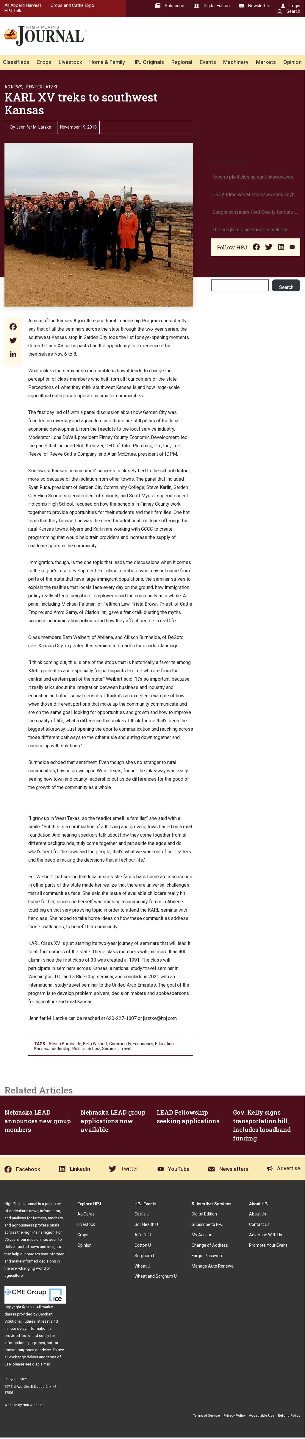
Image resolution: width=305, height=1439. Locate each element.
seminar (110, 1048)
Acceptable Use (261, 1416)
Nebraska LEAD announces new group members (37, 1120)
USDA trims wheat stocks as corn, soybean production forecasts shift (255, 194)
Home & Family (107, 62)
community (120, 1043)
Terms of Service (206, 1416)
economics (143, 1043)
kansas (41, 1048)
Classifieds (16, 62)
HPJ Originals (148, 62)
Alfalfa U (142, 1234)
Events (208, 62)
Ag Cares (86, 1214)
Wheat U (142, 1266)
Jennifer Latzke (41, 87)
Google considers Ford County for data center (255, 212)
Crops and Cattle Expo (72, 5)
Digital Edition (204, 1214)
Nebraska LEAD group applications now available (113, 1120)
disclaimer (41, 1364)
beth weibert (95, 1043)
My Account (203, 1234)
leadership (60, 1048)
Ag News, (13, 87)
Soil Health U (146, 1224)
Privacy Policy (234, 1416)
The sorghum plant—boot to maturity (249, 229)
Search (286, 287)
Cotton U (142, 1245)
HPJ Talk (12, 10)
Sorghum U (145, 1255)
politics (79, 1048)
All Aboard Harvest (22, 5)
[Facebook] (13, 327)
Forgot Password (207, 1255)
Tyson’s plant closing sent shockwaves (252, 177)
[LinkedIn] (13, 354)
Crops (44, 62)
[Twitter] (13, 341)
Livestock (70, 62)
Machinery (235, 62)
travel (125, 1048)
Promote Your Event (268, 1245)
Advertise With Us (265, 1234)
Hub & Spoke (33, 1405)
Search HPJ (223, 275)
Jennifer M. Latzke (33, 127)
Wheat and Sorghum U (155, 1276)
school (93, 1048)
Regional (181, 62)
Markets (266, 62)
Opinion (292, 62)
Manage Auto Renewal (213, 1266)
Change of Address (210, 1245)
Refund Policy (289, 1416)
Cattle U (141, 1214)
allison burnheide (65, 1043)
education (164, 1043)
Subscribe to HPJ (207, 1224)
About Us (257, 1214)
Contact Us (259, 1224)
